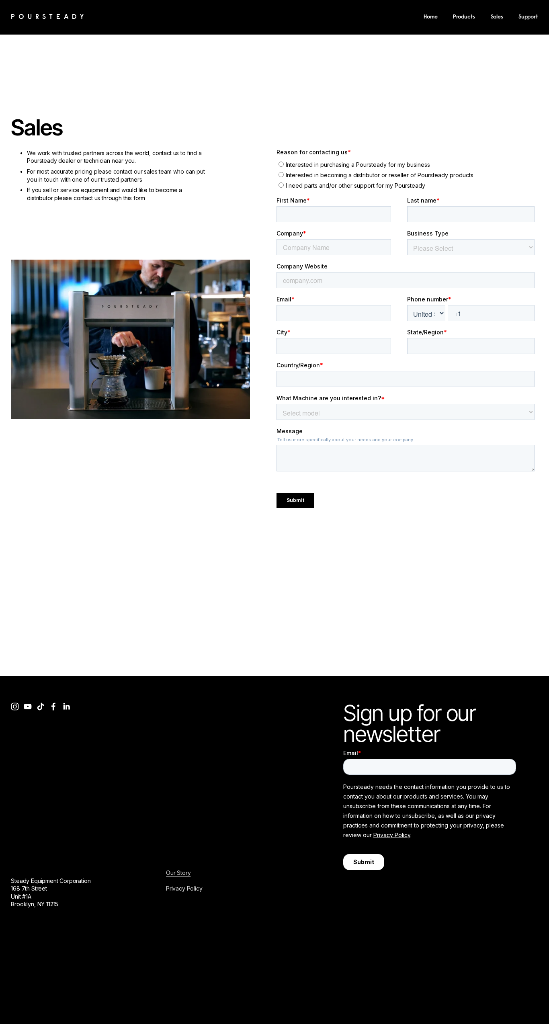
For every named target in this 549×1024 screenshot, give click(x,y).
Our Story (178, 872)
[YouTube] (28, 706)
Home (430, 17)
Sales (497, 17)
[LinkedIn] (66, 706)
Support (528, 17)
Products (464, 17)
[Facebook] (53, 706)
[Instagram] (15, 706)
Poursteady (49, 17)
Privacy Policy (184, 888)
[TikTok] (41, 706)
